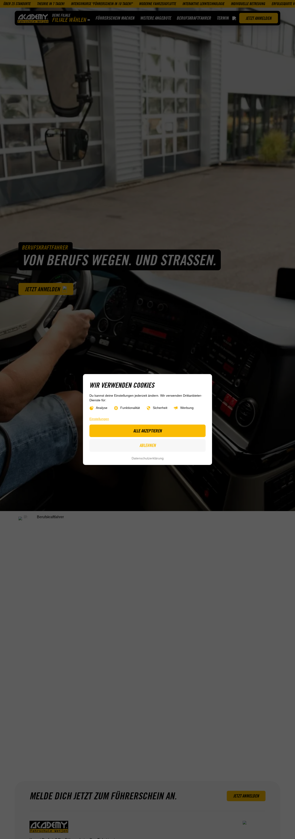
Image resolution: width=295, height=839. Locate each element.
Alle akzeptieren (147, 431)
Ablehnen (147, 445)
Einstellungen (99, 419)
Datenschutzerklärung (148, 458)
